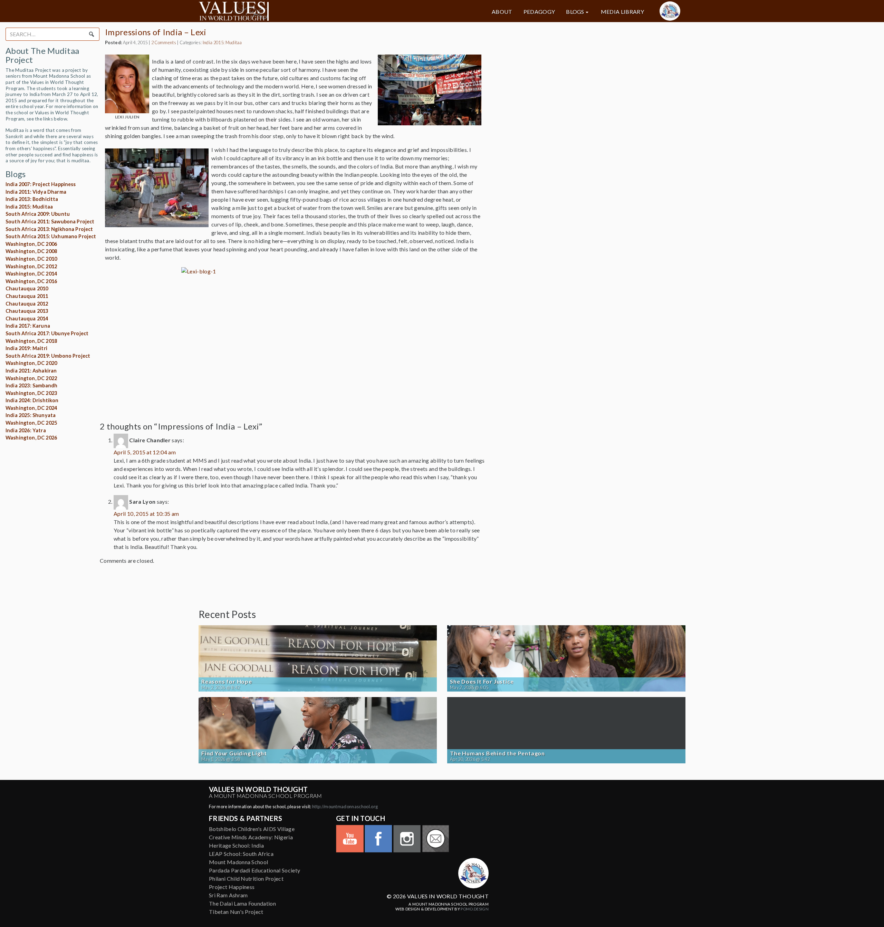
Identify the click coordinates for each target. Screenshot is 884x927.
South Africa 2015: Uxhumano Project (51, 236)
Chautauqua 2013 (27, 311)
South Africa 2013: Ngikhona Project (49, 229)
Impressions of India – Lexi (155, 32)
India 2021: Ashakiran (31, 371)
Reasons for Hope (226, 681)
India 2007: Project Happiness (41, 184)
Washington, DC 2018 (31, 341)
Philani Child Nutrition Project (246, 878)
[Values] (276, 11)
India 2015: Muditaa (29, 207)
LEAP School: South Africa (241, 853)
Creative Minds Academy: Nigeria (251, 837)
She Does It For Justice (481, 681)
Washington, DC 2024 (31, 408)
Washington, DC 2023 (31, 393)
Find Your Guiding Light (234, 753)
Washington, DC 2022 (31, 378)
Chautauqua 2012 (27, 304)
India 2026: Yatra (26, 430)
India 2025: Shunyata (31, 415)
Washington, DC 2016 (31, 281)
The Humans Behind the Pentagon (497, 753)
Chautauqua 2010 (27, 288)
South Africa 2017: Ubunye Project (47, 333)
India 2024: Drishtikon (32, 400)
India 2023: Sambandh (31, 385)
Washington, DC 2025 (31, 423)
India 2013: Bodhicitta (32, 199)
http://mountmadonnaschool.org (345, 806)
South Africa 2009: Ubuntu (38, 214)
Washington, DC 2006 (31, 244)
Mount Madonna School (238, 862)
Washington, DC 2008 (31, 251)
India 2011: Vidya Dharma (36, 192)
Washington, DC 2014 (31, 274)
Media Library (622, 12)
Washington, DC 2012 (31, 266)
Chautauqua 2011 (27, 296)
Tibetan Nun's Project (236, 911)
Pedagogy (539, 12)
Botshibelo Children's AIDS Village (252, 828)
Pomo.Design (475, 909)
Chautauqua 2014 (27, 318)
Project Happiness (231, 886)
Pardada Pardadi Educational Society (254, 870)
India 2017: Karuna (28, 326)
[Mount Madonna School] (670, 11)
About (502, 12)
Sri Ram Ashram (228, 895)
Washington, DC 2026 (31, 438)
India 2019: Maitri (26, 348)
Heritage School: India (236, 845)
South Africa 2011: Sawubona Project (50, 221)
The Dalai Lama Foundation (242, 903)
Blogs (575, 12)
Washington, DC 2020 (31, 363)
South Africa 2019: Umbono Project (48, 356)
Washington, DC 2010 (31, 259)
